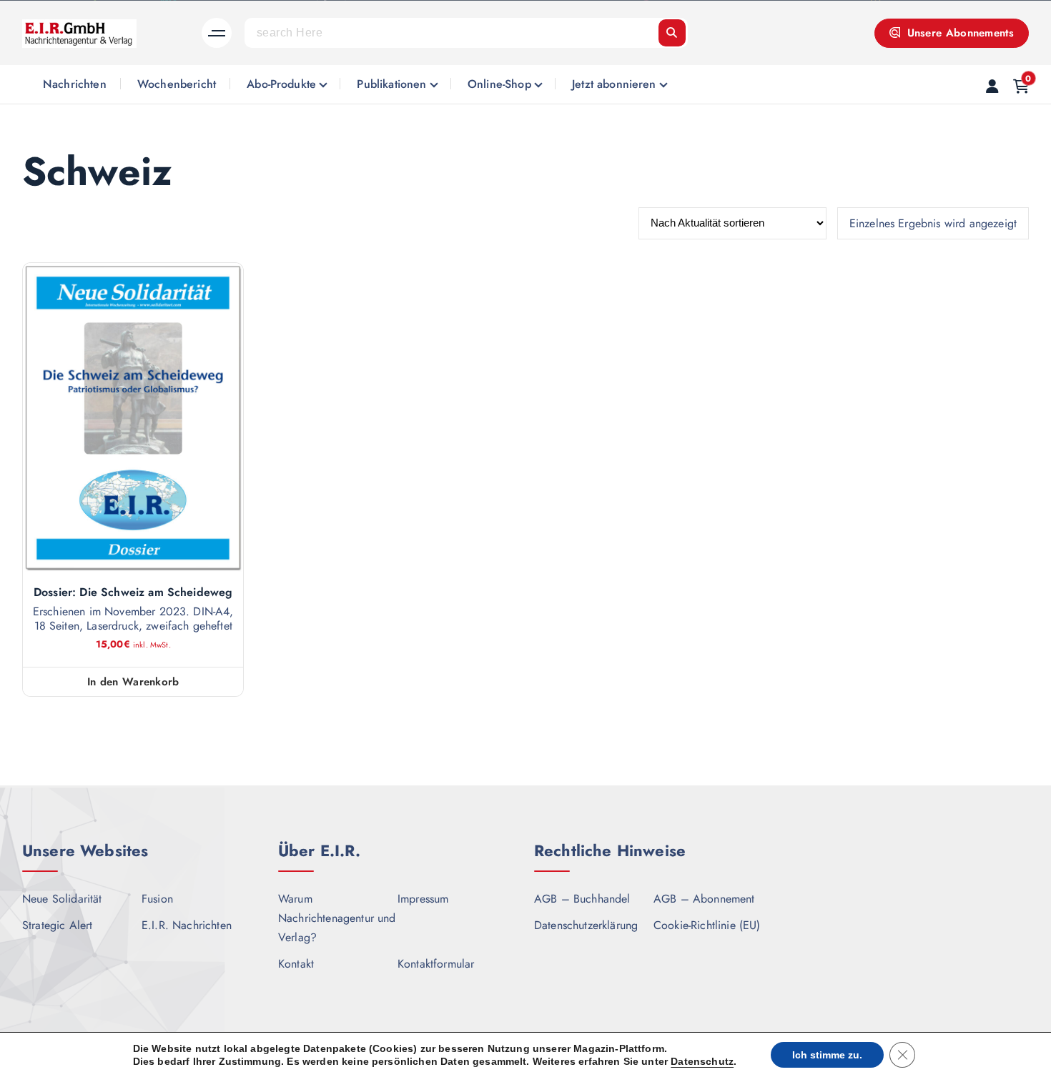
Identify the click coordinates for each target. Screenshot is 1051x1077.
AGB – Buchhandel (582, 898)
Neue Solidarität (62, 898)
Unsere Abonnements (958, 33)
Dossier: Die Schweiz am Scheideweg (133, 592)
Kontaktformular (436, 964)
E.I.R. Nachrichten (187, 925)
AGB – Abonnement (704, 898)
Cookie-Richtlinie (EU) (707, 925)
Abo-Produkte (281, 84)
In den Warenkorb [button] (133, 682)
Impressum (423, 898)
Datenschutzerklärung (586, 925)
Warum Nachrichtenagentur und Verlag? (337, 918)
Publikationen (391, 84)
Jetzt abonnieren (614, 84)
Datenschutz (702, 1061)
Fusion (157, 898)
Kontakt (296, 964)
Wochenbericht (176, 84)
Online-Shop (499, 84)
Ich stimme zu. (827, 1055)
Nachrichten (75, 84)
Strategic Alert (57, 925)
